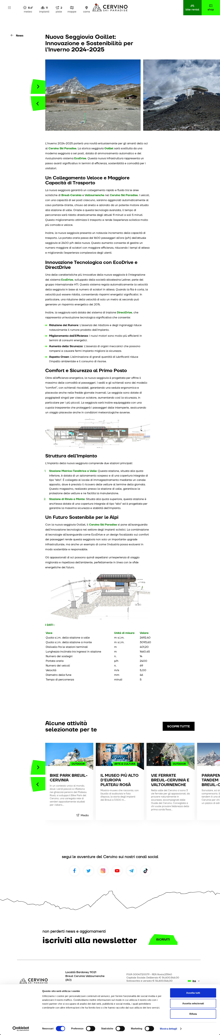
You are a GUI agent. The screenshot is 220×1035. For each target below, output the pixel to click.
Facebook (74, 871)
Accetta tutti (193, 992)
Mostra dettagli (168, 1028)
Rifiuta (193, 1014)
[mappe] (72, 8)
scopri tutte (178, 726)
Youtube (117, 871)
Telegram (131, 871)
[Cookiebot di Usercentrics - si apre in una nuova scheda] (21, 1028)
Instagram (103, 871)
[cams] (87, 8)
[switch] (90, 1028)
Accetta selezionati (193, 1003)
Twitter (88, 871)
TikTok (145, 871)
